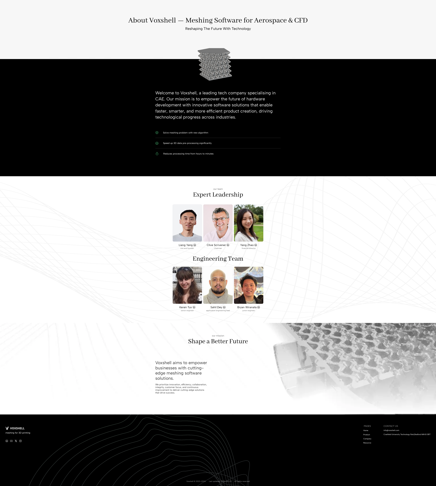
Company (367, 439)
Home (365, 430)
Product (366, 435)
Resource (367, 443)
